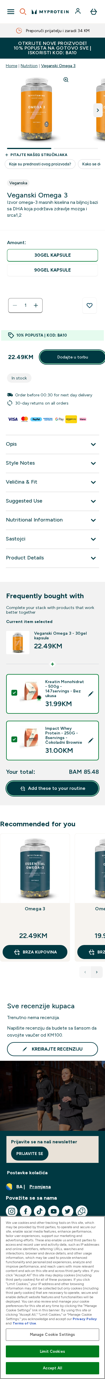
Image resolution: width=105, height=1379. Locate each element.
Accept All (52, 1368)
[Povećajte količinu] (35, 305)
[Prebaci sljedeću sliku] (98, 110)
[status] (25, 305)
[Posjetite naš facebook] (26, 1211)
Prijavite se (29, 1153)
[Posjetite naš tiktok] (40, 1211)
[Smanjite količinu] (14, 305)
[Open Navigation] (10, 11)
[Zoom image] (66, 79)
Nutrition (29, 65)
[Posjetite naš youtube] (54, 1211)
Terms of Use (24, 1323)
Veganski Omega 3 (58, 65)
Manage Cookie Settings (52, 1334)
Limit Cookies (52, 1351)
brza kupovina (40, 952)
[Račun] (78, 12)
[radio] (52, 255)
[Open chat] (82, 1211)
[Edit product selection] (91, 694)
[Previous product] (85, 972)
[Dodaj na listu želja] (89, 306)
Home (11, 65)
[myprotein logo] (50, 11)
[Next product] (97, 972)
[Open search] (23, 12)
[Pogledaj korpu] (93, 11)
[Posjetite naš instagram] (12, 1211)
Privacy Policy (85, 1319)
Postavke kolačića (27, 1172)
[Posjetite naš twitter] (68, 1211)
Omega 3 (35, 908)
